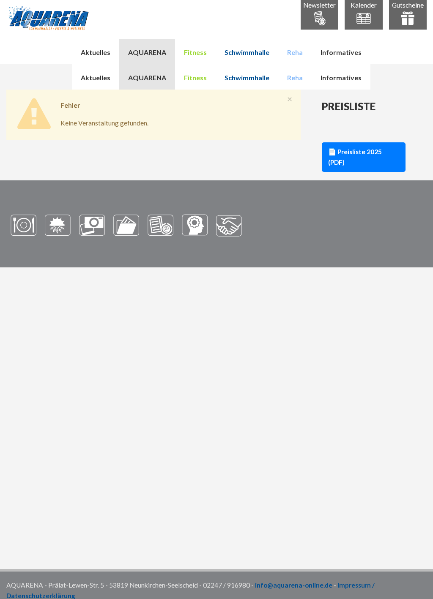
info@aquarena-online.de (293, 585)
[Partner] (229, 225)
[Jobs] (195, 225)
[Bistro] (23, 225)
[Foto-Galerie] (92, 225)
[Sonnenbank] (58, 225)
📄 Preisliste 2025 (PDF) (355, 157)
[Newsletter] (160, 225)
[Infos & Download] (126, 225)
